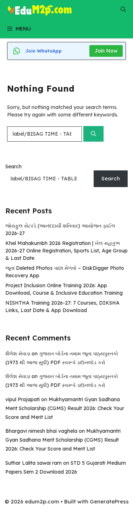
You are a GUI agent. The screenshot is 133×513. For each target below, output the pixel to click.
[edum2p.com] (40, 9)
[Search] (93, 134)
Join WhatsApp (43, 51)
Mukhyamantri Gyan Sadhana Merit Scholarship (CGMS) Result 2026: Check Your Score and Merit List (64, 408)
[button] (123, 9)
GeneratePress (109, 501)
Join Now (106, 51)
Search (13, 166)
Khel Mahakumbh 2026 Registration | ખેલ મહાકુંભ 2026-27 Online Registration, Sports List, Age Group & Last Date (66, 250)
